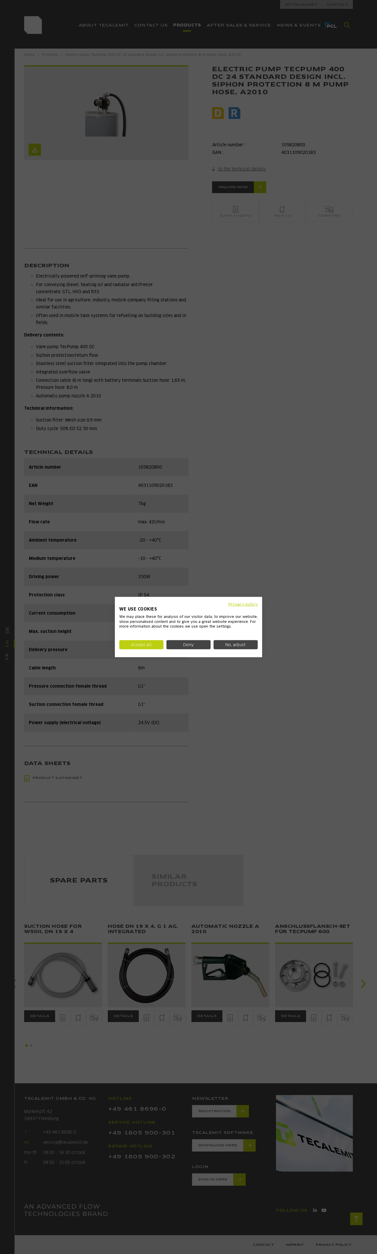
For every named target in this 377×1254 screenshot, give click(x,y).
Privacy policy (243, 604)
